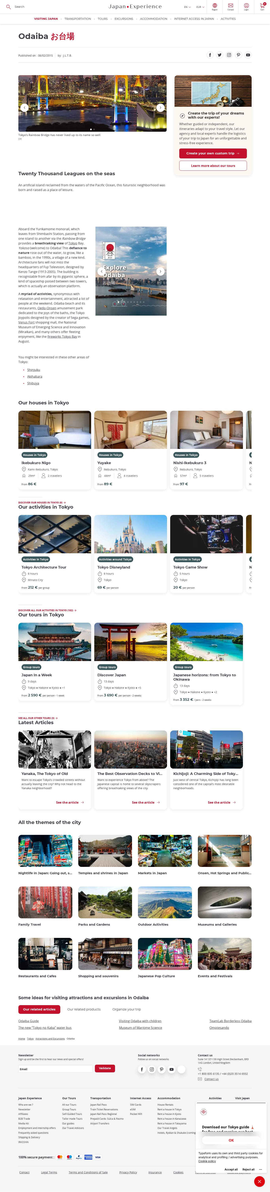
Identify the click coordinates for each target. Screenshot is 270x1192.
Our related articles (39, 1009)
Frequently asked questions (33, 1132)
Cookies (178, 1172)
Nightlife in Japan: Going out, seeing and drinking (45, 873)
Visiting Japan (46, 19)
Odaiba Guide (28, 1021)
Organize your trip (126, 1009)
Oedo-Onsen (47, 308)
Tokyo (72, 243)
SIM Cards (135, 1104)
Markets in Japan (152, 873)
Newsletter (24, 1109)
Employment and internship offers (37, 1128)
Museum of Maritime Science (140, 1027)
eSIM (133, 1109)
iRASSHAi (23, 1142)
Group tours (31, 667)
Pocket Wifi (136, 1114)
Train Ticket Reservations (104, 1109)
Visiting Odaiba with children (140, 1021)
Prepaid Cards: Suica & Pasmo (107, 1118)
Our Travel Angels (167, 1128)
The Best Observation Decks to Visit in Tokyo (130, 774)
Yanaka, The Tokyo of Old (45, 774)
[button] (91, 129)
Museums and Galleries (217, 924)
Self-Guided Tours (72, 1114)
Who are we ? (25, 1104)
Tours (103, 19)
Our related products (84, 1009)
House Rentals (165, 1104)
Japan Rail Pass (98, 1104)
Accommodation (153, 19)
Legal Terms (49, 1172)
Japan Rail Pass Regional (103, 1114)
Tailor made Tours (72, 1118)
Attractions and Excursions (50, 1038)
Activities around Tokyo (115, 559)
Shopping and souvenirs (98, 976)
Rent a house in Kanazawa (172, 1118)
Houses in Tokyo (34, 455)
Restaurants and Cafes (37, 976)
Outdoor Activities (153, 924)
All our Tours (69, 1104)
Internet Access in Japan (194, 19)
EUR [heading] (198, 7)
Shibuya (33, 383)
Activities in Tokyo (35, 559)
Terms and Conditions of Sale (88, 1172)
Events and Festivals (215, 976)
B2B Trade (24, 1118)
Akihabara (34, 376)
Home (21, 1038)
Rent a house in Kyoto (169, 1114)
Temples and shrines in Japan (103, 873)
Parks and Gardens (94, 924)
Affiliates (23, 1114)
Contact (24, 1172)
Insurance (155, 1172)
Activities (228, 19)
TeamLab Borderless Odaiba (231, 1021)
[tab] (39, 1009)
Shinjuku (33, 370)
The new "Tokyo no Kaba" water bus (45, 1027)
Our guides (68, 1123)
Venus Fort (26, 322)
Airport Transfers (99, 1123)
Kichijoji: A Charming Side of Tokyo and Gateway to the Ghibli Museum (206, 774)
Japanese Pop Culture (156, 976)
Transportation (78, 19)
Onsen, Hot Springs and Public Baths (225, 873)
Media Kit (23, 1123)
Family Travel (29, 924)
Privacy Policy (128, 1172)
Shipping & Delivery (29, 1137)
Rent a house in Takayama (172, 1123)
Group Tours (69, 1109)
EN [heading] (185, 7)
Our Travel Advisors (73, 1128)
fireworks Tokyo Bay (62, 336)
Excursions (124, 19)
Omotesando (219, 1027)
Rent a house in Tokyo (169, 1109)
